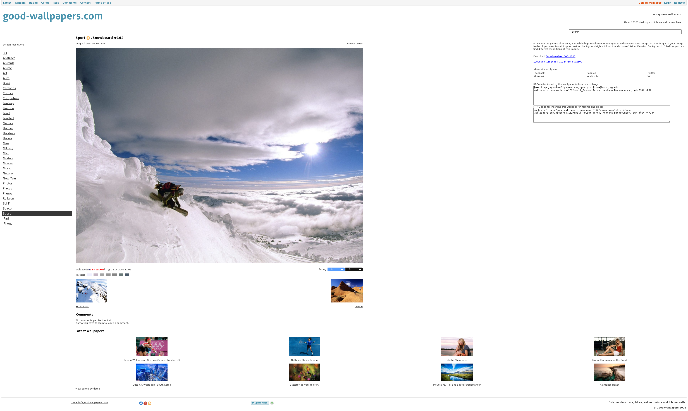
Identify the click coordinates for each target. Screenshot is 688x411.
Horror (7, 138)
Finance (8, 108)
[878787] (114, 274)
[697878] (121, 274)
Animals (8, 63)
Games (8, 123)
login (101, 323)
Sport (7, 213)
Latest (7, 2)
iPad (6, 218)
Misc (6, 153)
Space (7, 208)
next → (359, 306)
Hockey (8, 128)
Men (6, 143)
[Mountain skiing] (91, 301)
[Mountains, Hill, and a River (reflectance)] (457, 380)
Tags (56, 2)
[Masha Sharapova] (457, 355)
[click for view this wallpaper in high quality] (219, 262)
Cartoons (9, 88)
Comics (8, 93)
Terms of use (102, 2)
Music (7, 168)
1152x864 (552, 61)
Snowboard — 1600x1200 (560, 56)
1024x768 (565, 61)
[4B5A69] (127, 274)
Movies (8, 163)
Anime (7, 68)
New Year (9, 178)
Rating (33, 2)
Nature (8, 173)
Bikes (6, 83)
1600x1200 (98, 43)
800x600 (577, 61)
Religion (8, 198)
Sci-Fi (6, 203)
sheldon (98, 269)
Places (7, 188)
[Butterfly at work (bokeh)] (304, 380)
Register (679, 2)
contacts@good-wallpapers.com (89, 402)
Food (6, 113)
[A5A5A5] (102, 274)
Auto (6, 78)
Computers (11, 98)
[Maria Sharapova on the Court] (609, 355)
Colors (45, 2)
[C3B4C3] (96, 274)
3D (5, 53)
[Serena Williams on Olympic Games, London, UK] (152, 355)
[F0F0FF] (89, 274)
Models (8, 158)
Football (8, 118)
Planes (7, 193)
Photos (8, 183)
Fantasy (8, 103)
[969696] (108, 274)
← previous (82, 306)
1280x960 (539, 61)
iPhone (8, 223)
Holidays (9, 133)
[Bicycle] (347, 301)
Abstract (9, 58)
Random (20, 2)
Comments (70, 2)
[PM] (105, 269)
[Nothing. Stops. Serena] (304, 355)
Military (8, 148)
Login (667, 2)
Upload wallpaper (650, 2)
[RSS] (88, 38)
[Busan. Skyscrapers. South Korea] (152, 380)
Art (5, 73)
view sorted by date (87, 388)
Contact (85, 2)
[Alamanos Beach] (609, 380)
